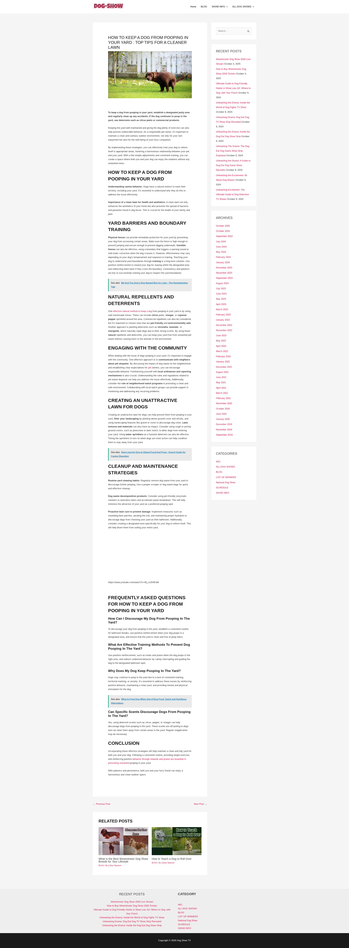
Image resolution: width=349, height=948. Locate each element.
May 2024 (221, 252)
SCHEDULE (222, 487)
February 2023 (223, 314)
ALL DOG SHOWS (241, 6)
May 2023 (221, 299)
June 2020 (221, 414)
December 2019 (224, 424)
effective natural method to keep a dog (132, 311)
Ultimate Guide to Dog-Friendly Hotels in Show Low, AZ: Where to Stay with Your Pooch (233, 88)
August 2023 (222, 283)
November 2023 (224, 273)
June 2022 (221, 335)
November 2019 (224, 429)
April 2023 (221, 304)
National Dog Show (225, 482)
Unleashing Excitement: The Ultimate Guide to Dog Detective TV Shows (232, 194)
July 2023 (221, 288)
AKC (218, 461)
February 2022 (223, 356)
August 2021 (222, 372)
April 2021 (221, 388)
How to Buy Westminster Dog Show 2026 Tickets (132, 905)
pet (149, 367)
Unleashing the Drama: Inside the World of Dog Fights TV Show (132, 917)
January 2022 (223, 361)
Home (193, 6)
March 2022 (222, 351)
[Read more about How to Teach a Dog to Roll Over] (176, 841)
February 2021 (223, 398)
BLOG (204, 6)
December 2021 (224, 367)
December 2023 (224, 267)
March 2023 (222, 309)
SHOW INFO (218, 6)
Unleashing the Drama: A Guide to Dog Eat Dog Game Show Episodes (233, 165)
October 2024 (223, 231)
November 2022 (224, 330)
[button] (226, 6)
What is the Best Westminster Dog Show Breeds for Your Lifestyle (123, 860)
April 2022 (221, 346)
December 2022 (224, 325)
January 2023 (223, 320)
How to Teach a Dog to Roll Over (172, 858)
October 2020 (223, 408)
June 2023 (221, 293)
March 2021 (222, 393)
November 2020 (224, 403)
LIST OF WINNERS (226, 477)
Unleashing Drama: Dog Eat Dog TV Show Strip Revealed (132, 921)
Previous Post (101, 804)
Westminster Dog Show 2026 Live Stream (132, 901)
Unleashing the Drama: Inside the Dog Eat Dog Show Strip (132, 925)
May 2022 (221, 340)
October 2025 (223, 226)
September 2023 (224, 278)
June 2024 (221, 246)
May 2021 (221, 382)
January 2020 (223, 419)
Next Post (200, 804)
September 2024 (224, 236)
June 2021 (221, 377)
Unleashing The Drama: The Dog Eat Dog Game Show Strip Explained (232, 151)
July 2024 (221, 241)
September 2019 (224, 435)
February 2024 (223, 257)
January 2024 (223, 262)
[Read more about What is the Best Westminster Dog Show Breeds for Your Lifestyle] (123, 841)
